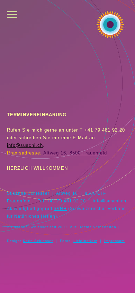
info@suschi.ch (25, 145)
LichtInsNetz (85, 241)
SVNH (60, 208)
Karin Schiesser (38, 241)
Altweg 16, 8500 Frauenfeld (75, 153)
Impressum (114, 241)
